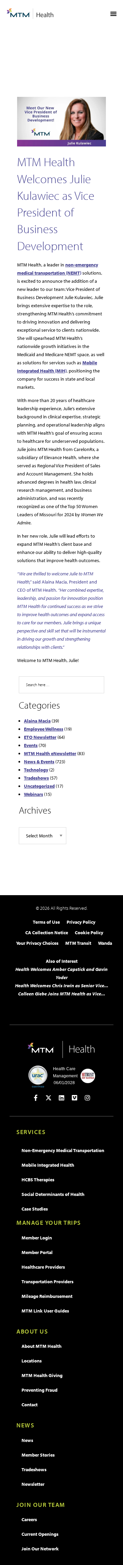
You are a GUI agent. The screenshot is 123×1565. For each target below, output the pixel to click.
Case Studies (35, 1209)
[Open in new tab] (35, 1098)
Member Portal (37, 1252)
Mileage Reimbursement (47, 1296)
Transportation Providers (47, 1282)
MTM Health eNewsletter (50, 753)
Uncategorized (39, 786)
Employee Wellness (43, 729)
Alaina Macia (37, 721)
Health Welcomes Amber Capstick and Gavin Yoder (61, 973)
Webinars (33, 794)
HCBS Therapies (38, 1180)
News (27, 1440)
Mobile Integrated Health (48, 1165)
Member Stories (38, 1455)
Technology (36, 770)
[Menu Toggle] (113, 13)
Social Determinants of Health (53, 1194)
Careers (29, 1519)
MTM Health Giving (42, 1375)
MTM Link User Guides (45, 1311)
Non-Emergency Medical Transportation (63, 1150)
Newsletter (33, 1484)
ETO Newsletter (40, 737)
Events (31, 745)
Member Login (37, 1238)
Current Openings (40, 1534)
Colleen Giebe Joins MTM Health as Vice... (61, 994)
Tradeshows (36, 778)
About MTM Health (42, 1346)
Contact (30, 1405)
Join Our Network (40, 1549)
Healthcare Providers (43, 1267)
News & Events (39, 762)
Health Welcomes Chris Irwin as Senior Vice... (61, 986)
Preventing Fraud (39, 1390)
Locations (32, 1361)
